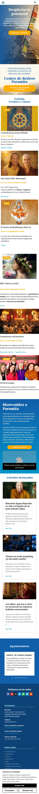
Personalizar (9, 790)
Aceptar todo (19, 785)
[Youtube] (11, 694)
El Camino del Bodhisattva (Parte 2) (16, 227)
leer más (9, 528)
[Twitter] (19, 694)
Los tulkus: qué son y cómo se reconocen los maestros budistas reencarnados (19, 607)
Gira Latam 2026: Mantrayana (13, 178)
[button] (35, 2)
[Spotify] (23, 694)
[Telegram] (27, 694)
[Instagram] (15, 694)
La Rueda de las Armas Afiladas (14, 133)
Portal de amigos (7, 383)
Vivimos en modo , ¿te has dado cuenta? (19, 557)
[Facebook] (8, 694)
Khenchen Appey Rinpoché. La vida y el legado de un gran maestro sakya (19, 506)
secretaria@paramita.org (12, 728)
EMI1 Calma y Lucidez (9, 283)
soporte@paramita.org (12, 733)
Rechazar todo (27, 790)
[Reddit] (30, 694)
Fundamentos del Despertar (12, 337)
